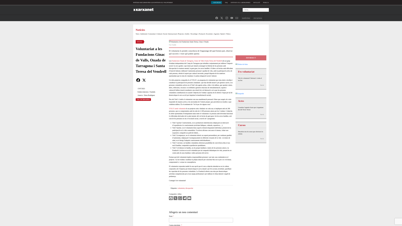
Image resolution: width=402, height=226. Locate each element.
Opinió (222, 34)
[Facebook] (138, 80)
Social (165, 34)
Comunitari (152, 34)
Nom (170, 216)
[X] (144, 80)
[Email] (189, 198)
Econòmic (209, 34)
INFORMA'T (251, 58)
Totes (137, 34)
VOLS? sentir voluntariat (177, 108)
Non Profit (217, 2)
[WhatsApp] (180, 198)
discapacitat (189, 188)
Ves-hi (262, 85)
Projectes (181, 34)
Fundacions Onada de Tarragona (182, 61)
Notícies (246, 18)
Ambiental (143, 34)
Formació (202, 34)
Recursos (258, 18)
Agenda (216, 34)
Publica (266, 2)
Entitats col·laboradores (240, 2)
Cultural (159, 34)
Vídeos (228, 34)
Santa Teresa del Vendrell (213, 61)
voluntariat (181, 188)
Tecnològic (194, 34)
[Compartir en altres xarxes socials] (149, 80)
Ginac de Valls (199, 61)
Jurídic (187, 34)
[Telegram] (185, 198)
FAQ (226, 2)
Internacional (172, 34)
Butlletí (256, 2)
